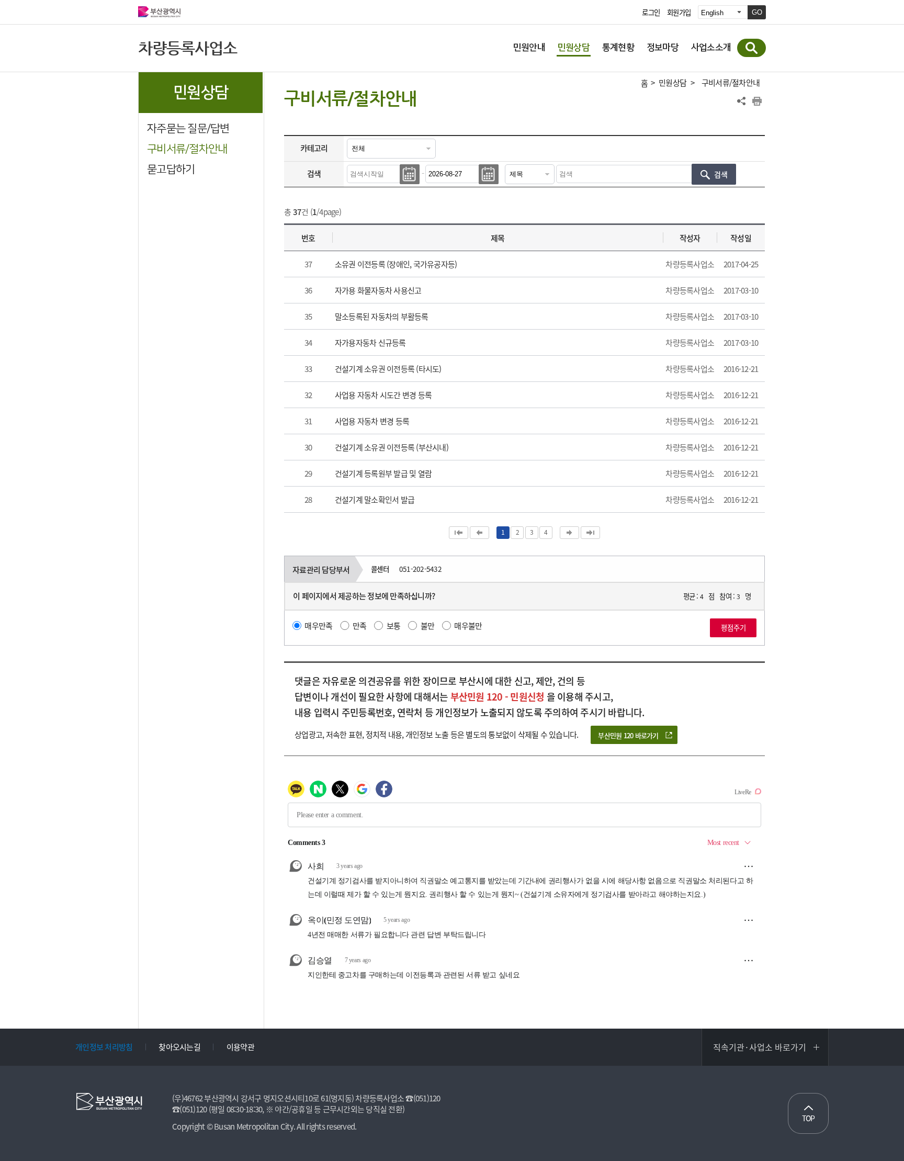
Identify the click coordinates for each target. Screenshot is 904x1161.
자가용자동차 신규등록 (370, 342)
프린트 (757, 101)
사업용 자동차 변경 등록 (372, 421)
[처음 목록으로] (458, 532)
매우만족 (318, 626)
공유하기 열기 (741, 101)
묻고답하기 (171, 169)
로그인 (651, 12)
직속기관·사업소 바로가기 (759, 1047)
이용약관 (240, 1047)
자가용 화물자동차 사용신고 (378, 290)
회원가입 (679, 12)
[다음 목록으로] (569, 532)
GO (757, 12)
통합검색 (751, 48)
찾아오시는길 (179, 1047)
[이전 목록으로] (479, 532)
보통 (394, 626)
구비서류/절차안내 (187, 149)
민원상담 (672, 82)
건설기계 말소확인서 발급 (374, 499)
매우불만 (468, 626)
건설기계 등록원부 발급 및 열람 (383, 473)
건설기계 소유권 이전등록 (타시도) (388, 369)
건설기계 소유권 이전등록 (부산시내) (391, 447)
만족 (360, 626)
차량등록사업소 (187, 48)
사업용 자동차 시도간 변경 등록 (383, 395)
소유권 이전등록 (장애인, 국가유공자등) (396, 264)
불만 (428, 626)
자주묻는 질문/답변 (188, 128)
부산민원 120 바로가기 (628, 735)
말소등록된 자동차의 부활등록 (381, 316)
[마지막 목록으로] (590, 532)
